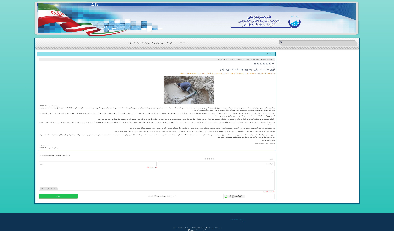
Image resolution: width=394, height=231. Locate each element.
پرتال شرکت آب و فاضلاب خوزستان (238, 220)
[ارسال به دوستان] (273, 63)
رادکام (196, 230)
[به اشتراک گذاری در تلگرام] (255, 63)
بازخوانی (226, 196)
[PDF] (261, 63)
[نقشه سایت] (92, 4)
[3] (209, 159)
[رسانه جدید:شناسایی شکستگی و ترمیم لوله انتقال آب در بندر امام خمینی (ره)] (189, 90)
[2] (207, 159)
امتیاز (271, 159)
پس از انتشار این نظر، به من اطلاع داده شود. (161, 196)
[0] (40, 155)
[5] (214, 159)
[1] (205, 159)
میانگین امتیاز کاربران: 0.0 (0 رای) (59, 155)
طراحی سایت (202, 230)
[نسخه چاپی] (96, 4)
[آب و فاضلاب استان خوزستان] (265, 21)
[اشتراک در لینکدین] (264, 63)
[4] (211, 159)
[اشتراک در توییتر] (267, 63)
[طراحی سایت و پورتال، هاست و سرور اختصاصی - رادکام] (191, 230)
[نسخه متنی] (258, 63)
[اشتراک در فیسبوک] (270, 63)
